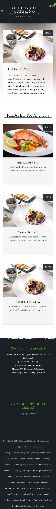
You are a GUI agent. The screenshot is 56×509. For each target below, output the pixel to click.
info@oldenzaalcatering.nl (28, 365)
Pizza (24, 75)
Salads (32, 75)
